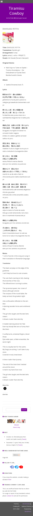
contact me (10, 496)
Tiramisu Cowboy (16, 11)
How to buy (16, 427)
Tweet (24, 439)
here (9, 479)
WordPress (28, 511)
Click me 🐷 (16, 455)
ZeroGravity (25, 504)
